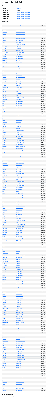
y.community (5, 322)
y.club (3, 105)
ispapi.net (18, 71)
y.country (4, 269)
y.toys (3, 204)
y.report (4, 314)
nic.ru (17, 124)
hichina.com (19, 154)
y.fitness (4, 85)
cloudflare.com (19, 56)
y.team (3, 197)
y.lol (3, 351)
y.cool (3, 64)
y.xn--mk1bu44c (5, 240)
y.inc (3, 191)
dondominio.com (20, 388)
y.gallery (4, 279)
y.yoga (3, 236)
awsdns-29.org (19, 208)
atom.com (18, 285)
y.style (3, 345)
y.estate (4, 54)
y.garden (4, 169)
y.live (3, 304)
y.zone (3, 343)
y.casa (3, 42)
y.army (3, 318)
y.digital (4, 238)
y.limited (4, 277)
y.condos (4, 259)
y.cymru (4, 48)
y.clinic (4, 249)
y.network (4, 122)
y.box (3, 326)
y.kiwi (3, 244)
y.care (3, 324)
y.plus (3, 212)
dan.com (18, 244)
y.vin (3, 224)
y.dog (3, 144)
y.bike (3, 226)
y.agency (4, 222)
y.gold (3, 171)
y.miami (4, 218)
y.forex (3, 167)
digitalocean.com (20, 322)
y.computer (4, 337)
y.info (3, 298)
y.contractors (5, 261)
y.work (3, 103)
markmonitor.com (20, 130)
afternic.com (19, 28)
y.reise (3, 267)
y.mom (4, 142)
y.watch (4, 97)
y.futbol (4, 247)
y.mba (3, 120)
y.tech (3, 388)
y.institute (4, 195)
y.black (4, 361)
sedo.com (18, 128)
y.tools (3, 199)
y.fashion (4, 109)
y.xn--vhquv (4, 232)
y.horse (4, 75)
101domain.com (19, 161)
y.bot (3, 333)
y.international (5, 87)
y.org (3, 193)
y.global (4, 71)
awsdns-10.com (19, 148)
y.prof (3, 285)
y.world (4, 300)
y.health (4, 310)
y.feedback (4, 335)
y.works (4, 296)
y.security (4, 380)
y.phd (3, 281)
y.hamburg (4, 175)
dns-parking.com (20, 97)
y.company (4, 126)
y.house (4, 292)
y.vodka (4, 91)
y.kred (3, 148)
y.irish (3, 89)
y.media (4, 140)
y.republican (5, 312)
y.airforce (4, 263)
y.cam (3, 275)
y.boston (4, 28)
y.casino (4, 40)
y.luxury (4, 138)
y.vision (4, 339)
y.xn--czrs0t (4, 163)
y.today (4, 349)
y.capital (4, 220)
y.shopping (4, 355)
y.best (3, 25)
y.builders (4, 257)
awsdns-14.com (19, 345)
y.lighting (4, 150)
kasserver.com (19, 316)
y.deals (4, 369)
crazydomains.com (20, 206)
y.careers (18, 8)
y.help (3, 73)
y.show (4, 177)
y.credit (4, 113)
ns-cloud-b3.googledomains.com (24, 16)
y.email (4, 56)
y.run (3, 154)
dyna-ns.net (18, 36)
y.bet (3, 290)
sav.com (18, 60)
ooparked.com (19, 167)
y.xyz (3, 294)
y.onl (3, 359)
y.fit (3, 83)
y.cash (3, 44)
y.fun (3, 386)
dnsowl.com (19, 326)
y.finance (4, 77)
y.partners (4, 181)
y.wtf (3, 101)
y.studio (4, 357)
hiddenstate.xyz (19, 269)
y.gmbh (4, 68)
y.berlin (4, 30)
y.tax (3, 316)
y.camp (4, 34)
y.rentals (4, 306)
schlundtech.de (19, 68)
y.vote (3, 367)
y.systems (4, 330)
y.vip (3, 214)
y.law (3, 179)
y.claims (4, 365)
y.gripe (3, 134)
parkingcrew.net (19, 298)
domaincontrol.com (20, 32)
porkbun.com (19, 87)
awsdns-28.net (19, 296)
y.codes (4, 107)
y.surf (3, 189)
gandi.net (18, 73)
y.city (3, 124)
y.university (4, 382)
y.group (4, 302)
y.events (4, 273)
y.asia (3, 130)
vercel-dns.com (19, 187)
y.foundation (5, 341)
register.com (19, 330)
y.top (3, 242)
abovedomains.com (20, 146)
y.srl (3, 206)
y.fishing (4, 81)
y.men (3, 156)
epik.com (18, 183)
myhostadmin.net (20, 25)
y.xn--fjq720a (5, 165)
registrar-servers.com (20, 77)
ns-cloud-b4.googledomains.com (24, 18)
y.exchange (4, 58)
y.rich (3, 384)
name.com (18, 122)
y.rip (3, 255)
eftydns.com (19, 62)
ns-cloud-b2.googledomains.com (24, 14)
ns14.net (18, 30)
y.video (4, 371)
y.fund (3, 216)
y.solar (3, 183)
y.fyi (3, 66)
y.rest (3, 328)
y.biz (3, 93)
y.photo (4, 234)
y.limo (3, 251)
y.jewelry (4, 132)
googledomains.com (20, 38)
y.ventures (4, 210)
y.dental (4, 50)
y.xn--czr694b (5, 253)
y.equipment (5, 320)
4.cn (17, 216)
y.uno (3, 208)
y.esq (3, 283)
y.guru (3, 173)
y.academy (4, 32)
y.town (3, 375)
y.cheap (4, 363)
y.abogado (4, 62)
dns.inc (17, 191)
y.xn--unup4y (5, 230)
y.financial (4, 79)
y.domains (4, 146)
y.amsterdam (5, 159)
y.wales (4, 95)
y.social (4, 347)
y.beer (3, 118)
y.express (4, 60)
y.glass (4, 202)
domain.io (18, 48)
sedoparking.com (20, 136)
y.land (3, 287)
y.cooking (4, 46)
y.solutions (4, 185)
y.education (5, 52)
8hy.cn (17, 253)
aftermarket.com (20, 40)
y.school (4, 187)
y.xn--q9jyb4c (5, 308)
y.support (4, 373)
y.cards (4, 353)
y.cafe (3, 36)
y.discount (4, 265)
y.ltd (3, 136)
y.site (3, 378)
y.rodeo (4, 152)
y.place (4, 390)
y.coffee (4, 111)
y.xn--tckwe (4, 228)
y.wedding (4, 99)
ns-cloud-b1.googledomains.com (24, 12)
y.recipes (4, 271)
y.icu (3, 128)
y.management (5, 116)
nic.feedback (19, 335)
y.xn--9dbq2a (5, 161)
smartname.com (19, 50)
